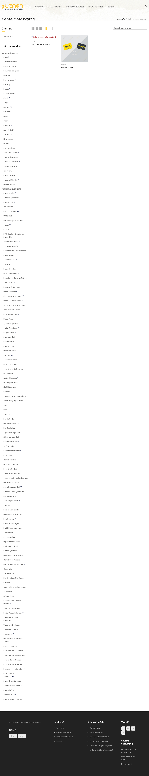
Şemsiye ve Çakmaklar (13, 369)
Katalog (7, 84)
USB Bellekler (9, 216)
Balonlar (6, 582)
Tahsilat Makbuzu (11, 162)
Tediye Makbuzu (10, 166)
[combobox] (130, 28)
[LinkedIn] (123, 733)
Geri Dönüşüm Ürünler (13, 220)
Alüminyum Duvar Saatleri (14, 305)
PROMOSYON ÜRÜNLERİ (11, 189)
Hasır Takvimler (9, 350)
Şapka (7, 225)
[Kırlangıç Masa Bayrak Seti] (44, 37)
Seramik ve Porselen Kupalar (15, 478)
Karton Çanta (9, 346)
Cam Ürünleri (9, 694)
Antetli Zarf (8, 134)
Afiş (5, 102)
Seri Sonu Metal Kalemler (14, 655)
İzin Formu (8, 171)
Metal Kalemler (11, 211)
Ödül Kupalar (8, 446)
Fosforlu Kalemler (10, 464)
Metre (6, 410)
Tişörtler (8, 355)
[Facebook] (123, 728)
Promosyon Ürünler (75, 7)
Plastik (6, 229)
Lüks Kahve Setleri (11, 437)
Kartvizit (7, 125)
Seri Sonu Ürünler (10, 629)
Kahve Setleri (9, 337)
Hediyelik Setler (11, 423)
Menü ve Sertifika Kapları (13, 578)
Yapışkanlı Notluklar (11, 625)
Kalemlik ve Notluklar (12, 681)
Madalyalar (8, 373)
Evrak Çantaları (10, 496)
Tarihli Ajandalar (11, 328)
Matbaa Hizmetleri (53, 7)
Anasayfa (39, 7)
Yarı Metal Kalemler (11, 473)
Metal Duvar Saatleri (13, 300)
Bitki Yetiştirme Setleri (13, 664)
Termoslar (9, 282)
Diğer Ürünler (8, 596)
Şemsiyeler (8, 532)
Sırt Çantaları (9, 537)
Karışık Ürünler (10, 690)
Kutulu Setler (8, 419)
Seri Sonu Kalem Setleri (13, 651)
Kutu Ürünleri (9, 80)
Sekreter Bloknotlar (12, 450)
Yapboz (6, 414)
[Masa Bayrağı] (74, 48)
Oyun (5, 405)
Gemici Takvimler (11, 241)
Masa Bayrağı (67, 67)
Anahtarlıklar (10, 260)
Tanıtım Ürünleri (10, 61)
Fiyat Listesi (8, 139)
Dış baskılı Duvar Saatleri (13, 555)
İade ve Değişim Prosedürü (101, 750)
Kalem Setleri (10, 193)
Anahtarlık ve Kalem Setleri (14, 587)
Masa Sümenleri (11, 273)
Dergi (5, 116)
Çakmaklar (8, 569)
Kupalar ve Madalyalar (14, 669)
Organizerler (9, 332)
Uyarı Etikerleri (9, 184)
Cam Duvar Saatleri (11, 560)
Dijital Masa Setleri (11, 482)
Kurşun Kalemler (10, 646)
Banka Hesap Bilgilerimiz (100, 741)
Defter (7, 107)
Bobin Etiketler (10, 175)
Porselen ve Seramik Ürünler (15, 278)
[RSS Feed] (133, 728)
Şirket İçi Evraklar (11, 152)
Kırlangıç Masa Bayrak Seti (43, 44)
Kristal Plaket (9, 341)
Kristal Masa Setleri (12, 487)
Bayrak (34, 41)
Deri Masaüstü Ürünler (12, 514)
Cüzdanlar (7, 591)
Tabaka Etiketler (11, 180)
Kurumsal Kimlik (10, 66)
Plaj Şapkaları (9, 428)
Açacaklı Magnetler (12, 432)
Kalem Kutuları (9, 269)
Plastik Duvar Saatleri (13, 296)
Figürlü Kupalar (9, 387)
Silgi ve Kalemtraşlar (12, 660)
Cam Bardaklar (9, 460)
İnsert (5, 121)
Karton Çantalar (11, 551)
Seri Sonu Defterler (11, 546)
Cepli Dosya (9, 93)
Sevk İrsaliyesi (9, 148)
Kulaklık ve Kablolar (11, 510)
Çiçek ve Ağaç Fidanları (13, 400)
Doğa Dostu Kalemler (13, 613)
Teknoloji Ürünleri (11, 500)
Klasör (6, 98)
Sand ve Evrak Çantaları (13, 491)
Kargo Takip (95, 728)
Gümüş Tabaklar (10, 382)
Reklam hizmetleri (95, 7)
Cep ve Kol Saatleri (11, 310)
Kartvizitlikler (9, 255)
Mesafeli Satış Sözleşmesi (101, 745)
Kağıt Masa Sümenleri (12, 528)
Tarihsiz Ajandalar (11, 197)
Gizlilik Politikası (96, 732)
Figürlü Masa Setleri (11, 541)
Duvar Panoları (10, 291)
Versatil (6, 264)
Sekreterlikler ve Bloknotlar (14, 250)
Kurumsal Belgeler (11, 71)
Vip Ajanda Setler (10, 246)
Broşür (6, 89)
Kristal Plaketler (11, 441)
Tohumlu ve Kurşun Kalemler (15, 396)
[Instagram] (128, 728)
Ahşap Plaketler (10, 360)
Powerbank (9, 202)
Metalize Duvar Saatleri (14, 564)
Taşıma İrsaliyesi (10, 157)
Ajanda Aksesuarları (12, 685)
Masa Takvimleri (11, 364)
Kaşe (6, 57)
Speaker (7, 505)
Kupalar (6, 391)
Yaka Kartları (8, 573)
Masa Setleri (9, 319)
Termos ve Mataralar (12, 608)
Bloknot (7, 112)
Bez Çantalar (9, 519)
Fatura (6, 143)
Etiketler (6, 75)
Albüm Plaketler (10, 378)
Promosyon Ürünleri (64, 737)
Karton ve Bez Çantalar (13, 699)
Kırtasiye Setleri (10, 469)
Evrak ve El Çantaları (11, 287)
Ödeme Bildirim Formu (99, 737)
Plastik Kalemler (11, 314)
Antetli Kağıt (9, 130)
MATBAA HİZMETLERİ (10, 53)
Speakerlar (8, 634)
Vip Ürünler (8, 207)
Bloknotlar (7, 455)
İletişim (111, 7)
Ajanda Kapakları (10, 323)
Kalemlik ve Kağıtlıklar (12, 523)
